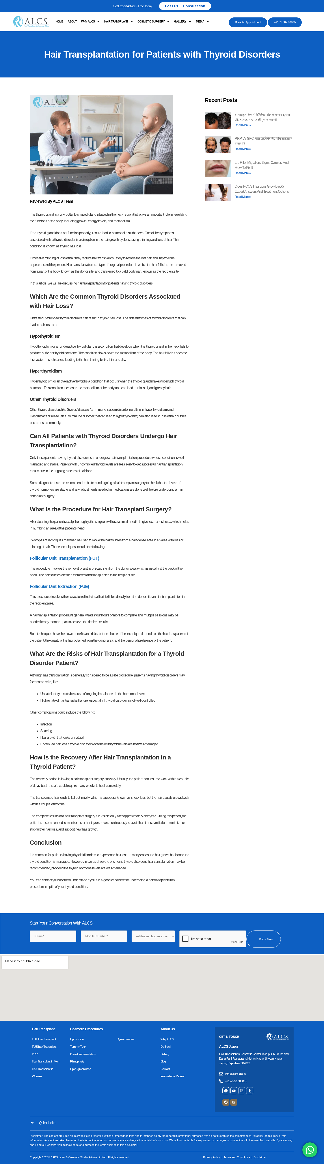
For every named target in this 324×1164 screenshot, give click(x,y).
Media (200, 21)
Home (59, 21)
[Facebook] (225, 1090)
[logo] (31, 21)
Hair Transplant (116, 21)
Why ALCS (88, 21)
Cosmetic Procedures (86, 1029)
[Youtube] (233, 1090)
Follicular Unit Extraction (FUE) (59, 586)
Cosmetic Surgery (151, 21)
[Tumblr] (249, 1090)
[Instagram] (241, 1090)
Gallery (180, 21)
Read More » (243, 125)
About (72, 21)
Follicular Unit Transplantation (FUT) (64, 558)
